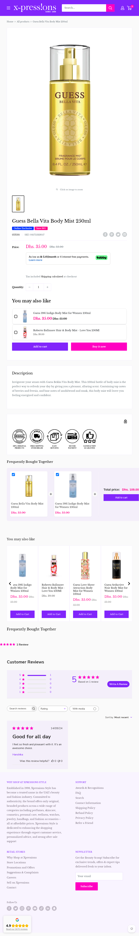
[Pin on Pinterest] (111, 234)
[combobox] (53, 709)
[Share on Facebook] (105, 234)
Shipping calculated (52, 276)
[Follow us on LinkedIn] (47, 908)
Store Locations (16, 862)
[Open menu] (8, 8)
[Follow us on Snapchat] (54, 908)
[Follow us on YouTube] (35, 908)
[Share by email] (124, 234)
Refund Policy (84, 813)
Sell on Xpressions (18, 882)
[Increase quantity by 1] (47, 287)
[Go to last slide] (10, 583)
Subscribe (87, 886)
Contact (11, 887)
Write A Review (118, 684)
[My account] (122, 8)
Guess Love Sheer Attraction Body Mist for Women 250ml (84, 589)
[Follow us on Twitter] (15, 908)
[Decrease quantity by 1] (29, 287)
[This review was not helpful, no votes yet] (59, 761)
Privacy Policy (84, 817)
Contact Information (88, 803)
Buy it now (99, 346)
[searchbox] (19, 708)
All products (23, 21)
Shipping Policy (85, 807)
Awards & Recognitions (89, 787)
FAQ (78, 792)
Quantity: (18, 287)
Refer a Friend (84, 823)
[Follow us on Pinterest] (28, 908)
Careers (11, 877)
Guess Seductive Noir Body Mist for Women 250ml (116, 587)
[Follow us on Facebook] (9, 908)
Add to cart (40, 346)
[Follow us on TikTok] (41, 908)
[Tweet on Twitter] (118, 234)
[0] (129, 8)
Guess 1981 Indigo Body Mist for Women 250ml (21, 587)
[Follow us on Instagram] (22, 908)
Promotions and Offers (21, 867)
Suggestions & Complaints (22, 872)
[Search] (110, 8)
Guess (16, 234)
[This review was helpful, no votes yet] (52, 761)
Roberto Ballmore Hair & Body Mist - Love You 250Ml (53, 587)
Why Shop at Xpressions (22, 857)
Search (79, 797)
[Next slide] (128, 583)
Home (10, 21)
